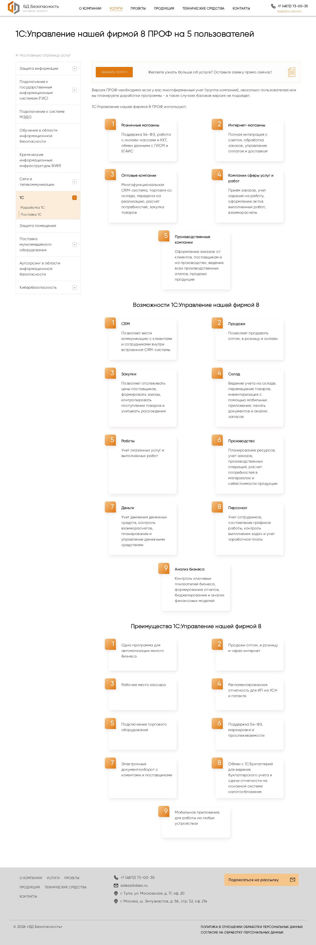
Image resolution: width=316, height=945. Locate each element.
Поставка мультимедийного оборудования (36, 244)
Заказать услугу (114, 72)
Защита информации (39, 68)
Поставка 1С (31, 214)
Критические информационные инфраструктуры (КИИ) (40, 160)
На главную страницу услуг (43, 55)
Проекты (138, 8)
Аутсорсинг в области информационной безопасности (40, 268)
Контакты (241, 8)
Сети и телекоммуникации (37, 182)
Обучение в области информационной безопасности (38, 136)
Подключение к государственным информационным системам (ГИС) (36, 89)
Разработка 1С (33, 207)
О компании (90, 8)
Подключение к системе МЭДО (42, 114)
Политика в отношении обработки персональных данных (252, 927)
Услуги (116, 8)
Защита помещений (38, 225)
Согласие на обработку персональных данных (242, 932)
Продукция (164, 8)
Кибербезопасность (38, 287)
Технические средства (204, 8)
